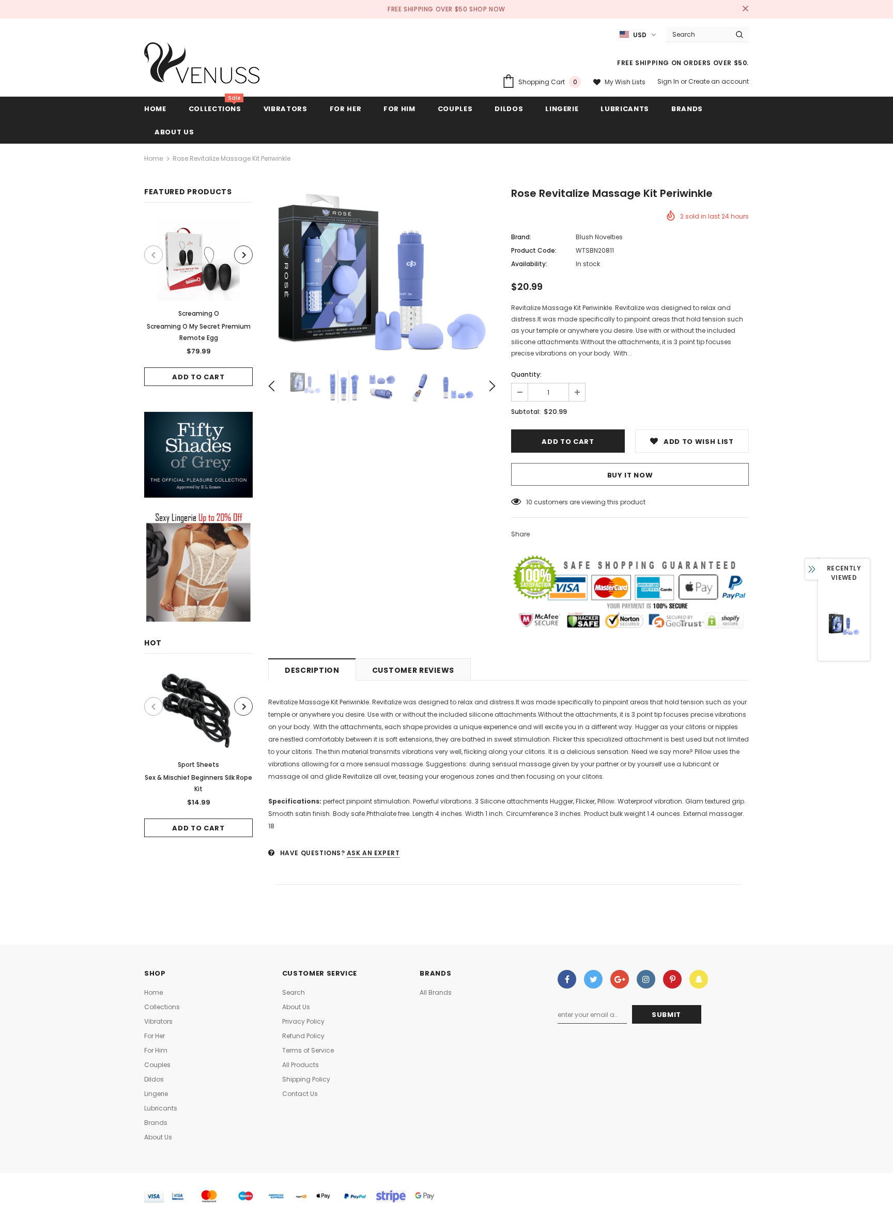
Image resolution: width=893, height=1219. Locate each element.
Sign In (669, 81)
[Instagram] (646, 979)
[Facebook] (567, 979)
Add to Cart (198, 377)
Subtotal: (526, 411)
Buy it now (630, 475)
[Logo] (202, 65)
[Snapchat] (698, 979)
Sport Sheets (198, 764)
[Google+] (619, 979)
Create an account (718, 81)
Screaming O (198, 313)
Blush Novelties (599, 237)
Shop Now (487, 9)
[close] (745, 9)
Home (153, 158)
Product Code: (534, 250)
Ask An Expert (373, 852)
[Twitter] (593, 979)
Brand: (521, 237)
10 (529, 502)
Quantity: (526, 374)
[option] (198, 302)
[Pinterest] (672, 979)
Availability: (529, 263)
